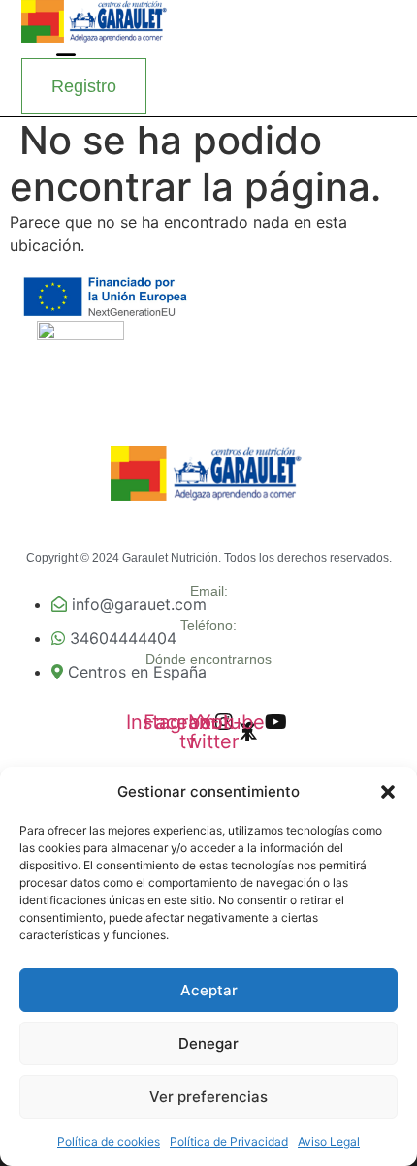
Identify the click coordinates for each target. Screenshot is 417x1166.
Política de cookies (108, 1141)
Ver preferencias (208, 1096)
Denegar (208, 1043)
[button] (388, 792)
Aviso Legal (329, 1141)
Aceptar (209, 990)
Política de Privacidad (229, 1141)
